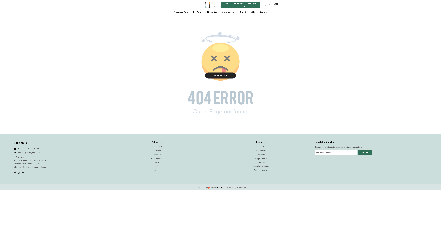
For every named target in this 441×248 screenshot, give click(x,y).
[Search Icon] (265, 5)
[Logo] (212, 5)
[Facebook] (14, 172)
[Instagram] (19, 172)
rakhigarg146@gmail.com (29, 152)
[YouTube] (23, 172)
